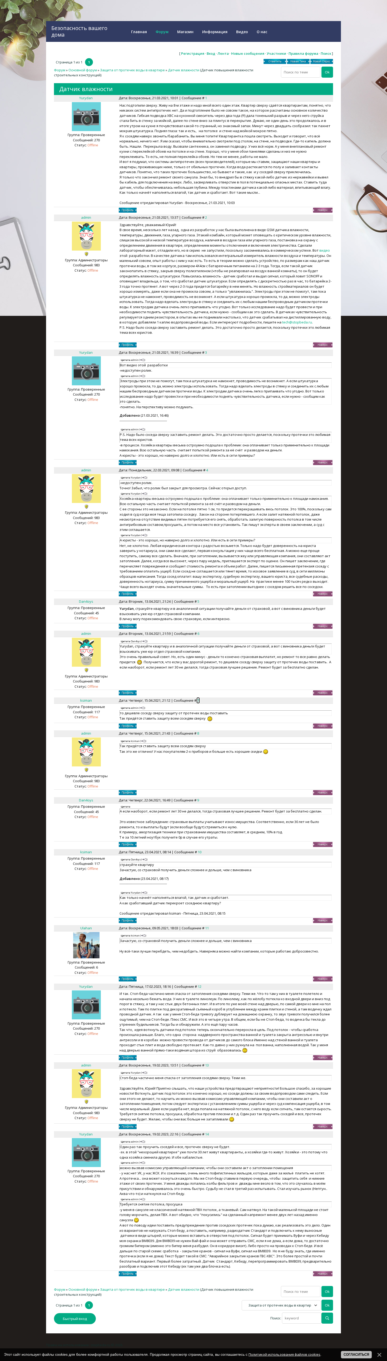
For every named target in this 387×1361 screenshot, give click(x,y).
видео (324, 250)
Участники (276, 53)
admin (86, 217)
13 (207, 1065)
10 (199, 852)
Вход (211, 53)
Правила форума (303, 53)
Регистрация (192, 53)
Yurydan (86, 98)
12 (199, 986)
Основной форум (82, 70)
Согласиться (356, 1355)
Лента (223, 53)
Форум (59, 70)
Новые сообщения (247, 53)
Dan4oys (86, 601)
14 (207, 1134)
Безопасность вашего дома (79, 31)
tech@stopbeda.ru (297, 322)
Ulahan (86, 928)
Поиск (326, 53)
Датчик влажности (183, 70)
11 (207, 928)
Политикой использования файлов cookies (284, 1354)
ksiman (86, 700)
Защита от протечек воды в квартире (132, 70)
